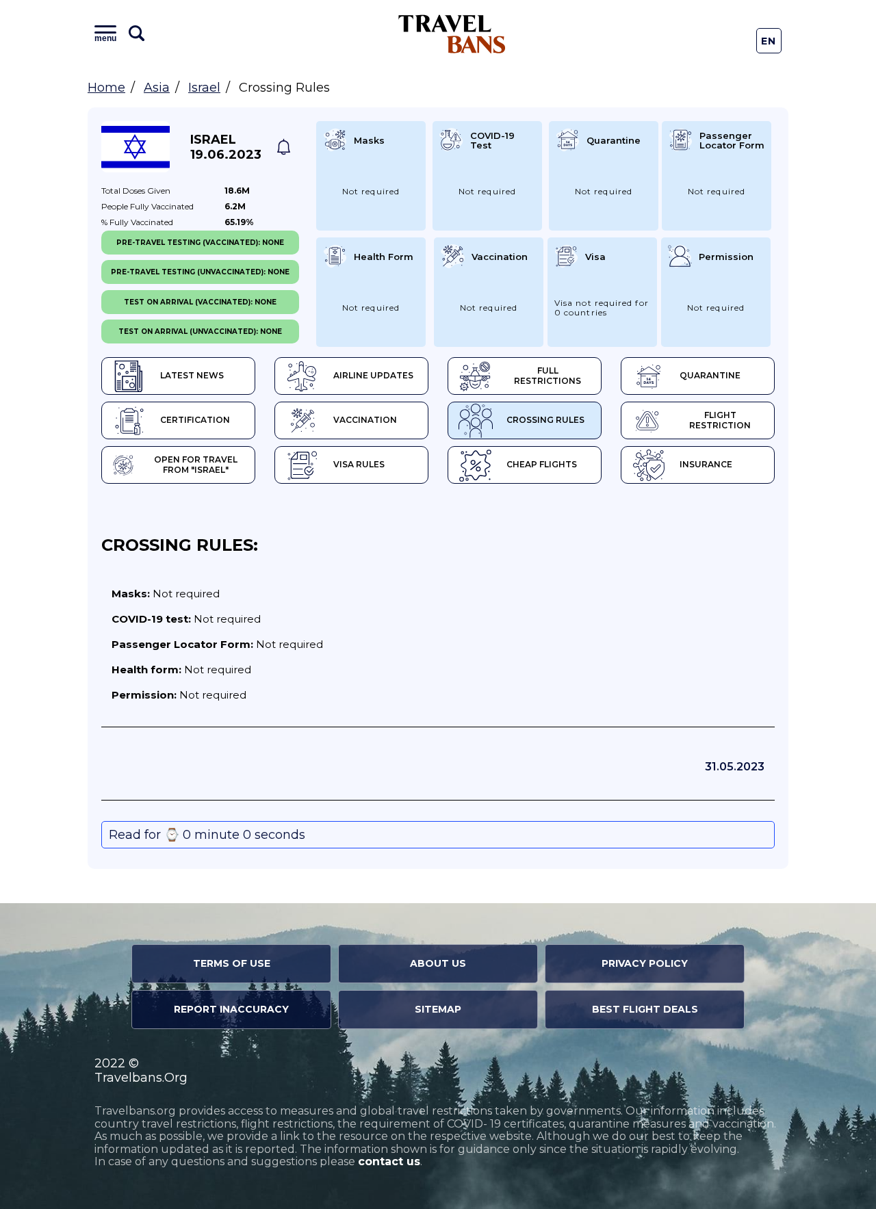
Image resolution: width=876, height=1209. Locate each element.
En (769, 41)
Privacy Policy (645, 963)
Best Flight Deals (645, 1009)
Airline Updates (373, 375)
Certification (195, 420)
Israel (204, 87)
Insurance (706, 464)
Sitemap (438, 1009)
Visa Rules (359, 464)
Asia (157, 87)
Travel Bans (452, 34)
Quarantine (710, 375)
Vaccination (365, 420)
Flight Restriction (720, 420)
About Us (438, 963)
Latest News (192, 375)
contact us (389, 1161)
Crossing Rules (545, 420)
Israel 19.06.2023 (225, 147)
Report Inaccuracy (231, 1009)
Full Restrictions (547, 375)
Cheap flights (541, 464)
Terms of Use (231, 963)
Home (106, 87)
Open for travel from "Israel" (195, 464)
